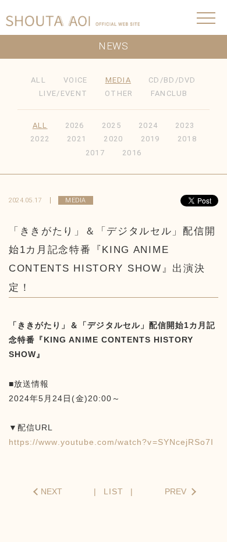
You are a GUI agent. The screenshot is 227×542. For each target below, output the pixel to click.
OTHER (119, 93)
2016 (131, 152)
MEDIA (118, 80)
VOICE (75, 80)
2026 (74, 125)
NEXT (51, 491)
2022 (39, 138)
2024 (148, 125)
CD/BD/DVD (172, 80)
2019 (150, 138)
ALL (38, 80)
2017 (95, 152)
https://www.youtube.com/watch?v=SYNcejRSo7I (111, 442)
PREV (175, 491)
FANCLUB (169, 93)
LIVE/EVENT (63, 93)
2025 (111, 125)
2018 (187, 138)
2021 (76, 138)
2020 (113, 138)
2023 (184, 125)
